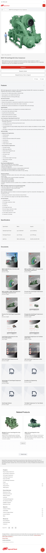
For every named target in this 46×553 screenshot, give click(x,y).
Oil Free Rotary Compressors (8, 473)
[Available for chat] (42, 550)
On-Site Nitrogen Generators (8, 480)
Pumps (4, 482)
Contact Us (5, 524)
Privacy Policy (5, 538)
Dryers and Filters (6, 478)
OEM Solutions (6, 487)
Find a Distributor (6, 520)
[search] (44, 2)
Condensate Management (8, 499)
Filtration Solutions (6, 495)
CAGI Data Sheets (6, 522)
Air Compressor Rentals (7, 500)
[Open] (44, 5)
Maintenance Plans (6, 492)
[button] (23, 85)
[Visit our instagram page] (15, 528)
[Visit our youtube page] (12, 528)
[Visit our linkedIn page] (9, 528)
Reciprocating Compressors (8, 471)
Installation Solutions (7, 502)
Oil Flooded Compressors (8, 475)
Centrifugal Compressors (8, 476)
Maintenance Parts (6, 504)
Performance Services (7, 493)
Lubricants (5, 497)
